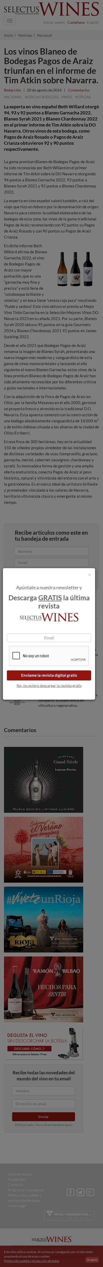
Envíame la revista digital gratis (49, 675)
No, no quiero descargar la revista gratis (49, 685)
